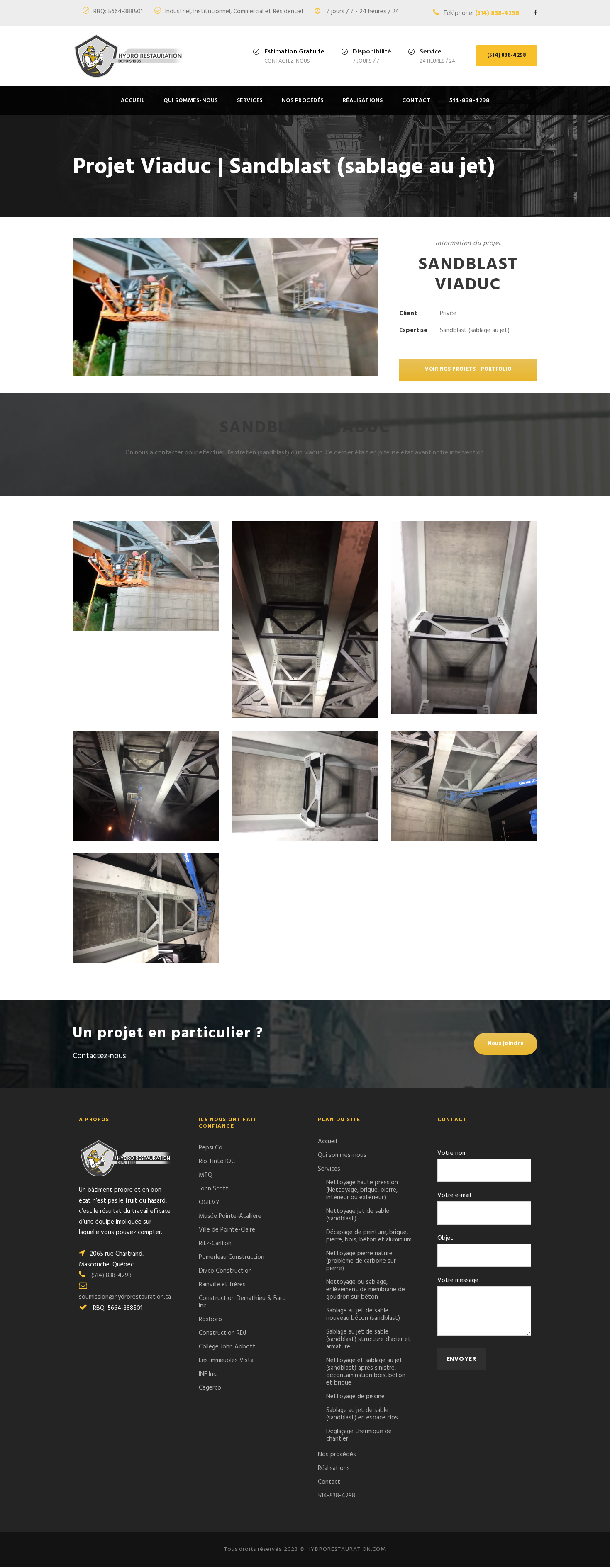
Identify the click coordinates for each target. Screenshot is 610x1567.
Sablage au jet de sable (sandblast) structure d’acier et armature (368, 1339)
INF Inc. (208, 1374)
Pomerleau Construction (231, 1257)
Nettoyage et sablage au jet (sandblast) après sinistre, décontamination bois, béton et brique (365, 1372)
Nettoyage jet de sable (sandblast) (357, 1215)
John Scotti (214, 1189)
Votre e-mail (454, 1195)
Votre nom (452, 1153)
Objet (445, 1238)
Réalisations (363, 100)
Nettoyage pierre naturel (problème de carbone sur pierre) (361, 1261)
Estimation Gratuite (294, 51)
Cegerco (210, 1388)
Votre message (457, 1280)
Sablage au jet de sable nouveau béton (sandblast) (363, 1314)
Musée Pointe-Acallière (230, 1216)
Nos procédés (303, 100)
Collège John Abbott (227, 1347)
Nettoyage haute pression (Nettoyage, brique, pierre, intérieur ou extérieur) (362, 1190)
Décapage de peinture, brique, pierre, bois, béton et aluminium (369, 1236)
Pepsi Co (210, 1148)
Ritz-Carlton (215, 1244)
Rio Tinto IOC (217, 1161)
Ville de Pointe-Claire (227, 1230)
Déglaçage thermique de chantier (359, 1435)
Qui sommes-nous (190, 100)
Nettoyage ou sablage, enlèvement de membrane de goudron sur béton (365, 1289)
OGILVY (209, 1202)
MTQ (205, 1175)
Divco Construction (225, 1271)
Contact (416, 100)
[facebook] (535, 13)
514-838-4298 (469, 100)
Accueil (133, 100)
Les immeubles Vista (226, 1360)
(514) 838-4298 (497, 13)
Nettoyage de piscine (355, 1397)
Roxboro (210, 1319)
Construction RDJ (222, 1333)
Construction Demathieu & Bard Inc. (242, 1302)
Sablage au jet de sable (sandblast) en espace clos (362, 1414)
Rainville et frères (222, 1285)
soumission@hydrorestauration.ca (125, 1297)
